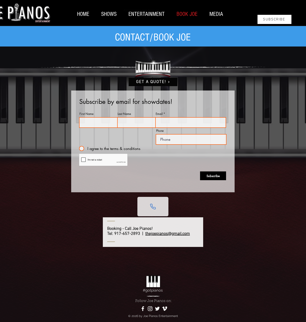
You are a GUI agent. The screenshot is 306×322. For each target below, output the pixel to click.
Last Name (124, 113)
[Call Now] (152, 206)
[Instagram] (150, 309)
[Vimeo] (165, 309)
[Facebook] (143, 309)
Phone (160, 130)
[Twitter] (157, 309)
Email (159, 113)
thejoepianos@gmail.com (167, 233)
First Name (86, 113)
